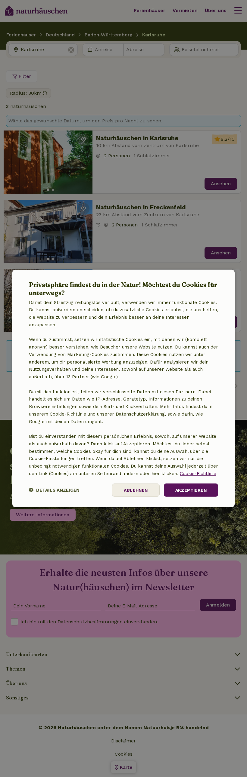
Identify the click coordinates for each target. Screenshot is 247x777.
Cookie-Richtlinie (198, 473)
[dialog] (123, 388)
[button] (54, 490)
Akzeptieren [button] (191, 489)
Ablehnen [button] (136, 489)
